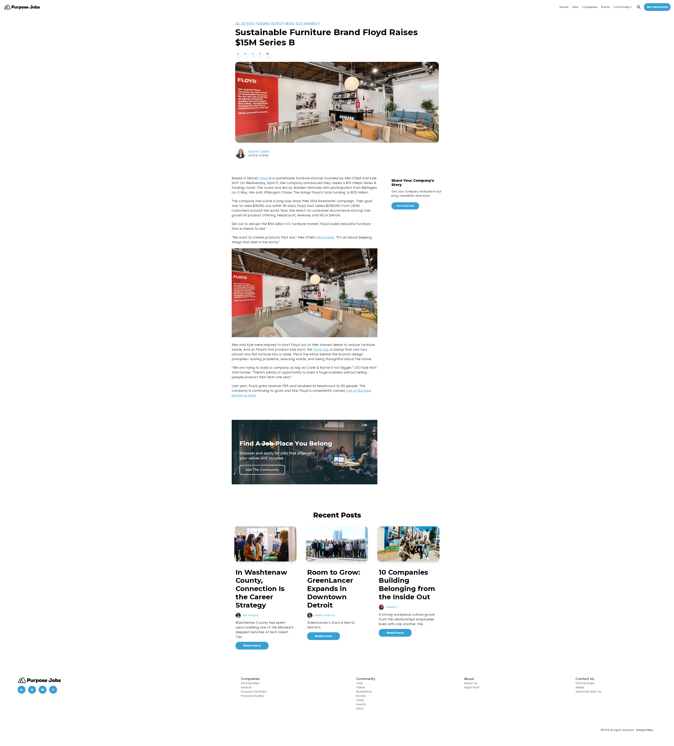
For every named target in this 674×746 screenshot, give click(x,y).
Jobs (359, 683)
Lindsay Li (392, 607)
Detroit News (282, 23)
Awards (246, 687)
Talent (360, 687)
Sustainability (308, 23)
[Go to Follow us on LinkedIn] (21, 690)
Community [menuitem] (621, 7)
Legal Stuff (472, 687)
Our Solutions (657, 7)
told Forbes (325, 237)
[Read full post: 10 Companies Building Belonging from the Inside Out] (408, 544)
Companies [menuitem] (589, 7)
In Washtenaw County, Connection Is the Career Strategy (261, 588)
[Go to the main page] (22, 7)
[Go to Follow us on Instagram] (53, 690)
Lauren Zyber (258, 151)
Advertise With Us (588, 692)
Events (361, 704)
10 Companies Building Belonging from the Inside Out (407, 584)
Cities (360, 700)
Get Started (405, 206)
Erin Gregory (251, 615)
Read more (252, 646)
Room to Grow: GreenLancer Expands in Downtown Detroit (333, 588)
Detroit (248, 23)
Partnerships (250, 683)
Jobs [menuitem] (575, 7)
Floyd (263, 178)
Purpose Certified (253, 692)
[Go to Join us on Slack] (32, 690)
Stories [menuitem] (563, 7)
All (237, 23)
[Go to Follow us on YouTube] (43, 690)
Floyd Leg (320, 349)
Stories (361, 696)
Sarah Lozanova (324, 615)
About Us (470, 683)
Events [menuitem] (605, 7)
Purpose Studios (252, 696)
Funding (263, 23)
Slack (360, 708)
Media (580, 687)
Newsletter (364, 692)
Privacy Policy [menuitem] (644, 730)
